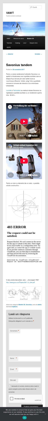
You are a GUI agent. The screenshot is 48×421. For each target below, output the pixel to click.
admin (39, 305)
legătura (14, 307)
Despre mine (34, 43)
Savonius (29, 305)
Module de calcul (19, 38)
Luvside (8, 90)
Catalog (17, 43)
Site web (13, 380)
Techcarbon (17, 90)
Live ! (24, 43)
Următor (38, 54)
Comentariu (14, 331)
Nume (13, 358)
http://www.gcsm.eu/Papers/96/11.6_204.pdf (20, 282)
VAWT (10, 13)
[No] (45, 414)
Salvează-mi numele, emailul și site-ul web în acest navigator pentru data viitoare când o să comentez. (24, 389)
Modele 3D (30, 38)
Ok (25, 418)
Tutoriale (9, 43)
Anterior (9, 54)
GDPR (9, 47)
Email (13, 369)
